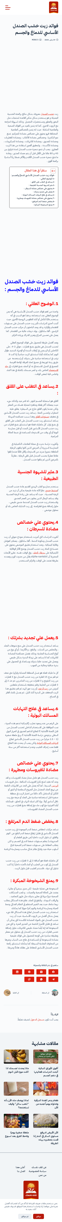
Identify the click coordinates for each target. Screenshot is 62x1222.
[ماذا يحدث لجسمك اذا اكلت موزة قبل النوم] (16, 1057)
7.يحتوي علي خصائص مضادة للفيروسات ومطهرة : (35, 198)
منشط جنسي (51, 490)
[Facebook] (53, 971)
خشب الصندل (47, 114)
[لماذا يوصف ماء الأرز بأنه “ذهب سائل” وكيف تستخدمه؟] (16, 1089)
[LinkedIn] (17, 971)
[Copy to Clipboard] (29, 979)
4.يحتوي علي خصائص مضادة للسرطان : (39, 188)
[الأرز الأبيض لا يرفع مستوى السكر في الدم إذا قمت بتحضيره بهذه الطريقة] (45, 1121)
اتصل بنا (21, 1171)
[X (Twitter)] (41, 971)
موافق (38, 1216)
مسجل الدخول (37, 1019)
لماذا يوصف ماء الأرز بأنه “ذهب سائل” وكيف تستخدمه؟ (16, 1104)
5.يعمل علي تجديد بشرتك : (43, 191)
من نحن (42, 1175)
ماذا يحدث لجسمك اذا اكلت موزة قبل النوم (17, 1070)
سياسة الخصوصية (37, 1171)
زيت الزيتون (43, 688)
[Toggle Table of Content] (51, 170)
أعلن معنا (20, 1167)
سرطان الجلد (39, 553)
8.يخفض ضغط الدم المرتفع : (42, 201)
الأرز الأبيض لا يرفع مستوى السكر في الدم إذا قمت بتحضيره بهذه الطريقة (45, 1138)
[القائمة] (8, 7)
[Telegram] (53, 979)
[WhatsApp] (41, 979)
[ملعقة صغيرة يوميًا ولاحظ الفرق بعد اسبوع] (16, 1121)
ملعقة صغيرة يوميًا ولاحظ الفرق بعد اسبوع (17, 1134)
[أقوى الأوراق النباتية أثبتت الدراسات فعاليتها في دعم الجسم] (45, 1057)
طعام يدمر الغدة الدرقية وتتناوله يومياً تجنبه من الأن (46, 1104)
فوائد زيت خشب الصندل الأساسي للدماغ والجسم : (32, 175)
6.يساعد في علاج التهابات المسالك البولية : (38, 194)
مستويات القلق (42, 416)
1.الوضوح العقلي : (47, 178)
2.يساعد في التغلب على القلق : (42, 181)
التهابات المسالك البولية (47, 743)
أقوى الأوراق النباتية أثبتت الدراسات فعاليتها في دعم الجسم (46, 1072)
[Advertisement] (31, 77)
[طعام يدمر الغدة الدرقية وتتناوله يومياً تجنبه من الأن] (45, 1089)
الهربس (54, 785)
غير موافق (25, 1216)
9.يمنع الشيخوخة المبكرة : (43, 204)
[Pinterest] (29, 971)
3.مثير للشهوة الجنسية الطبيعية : (41, 185)
